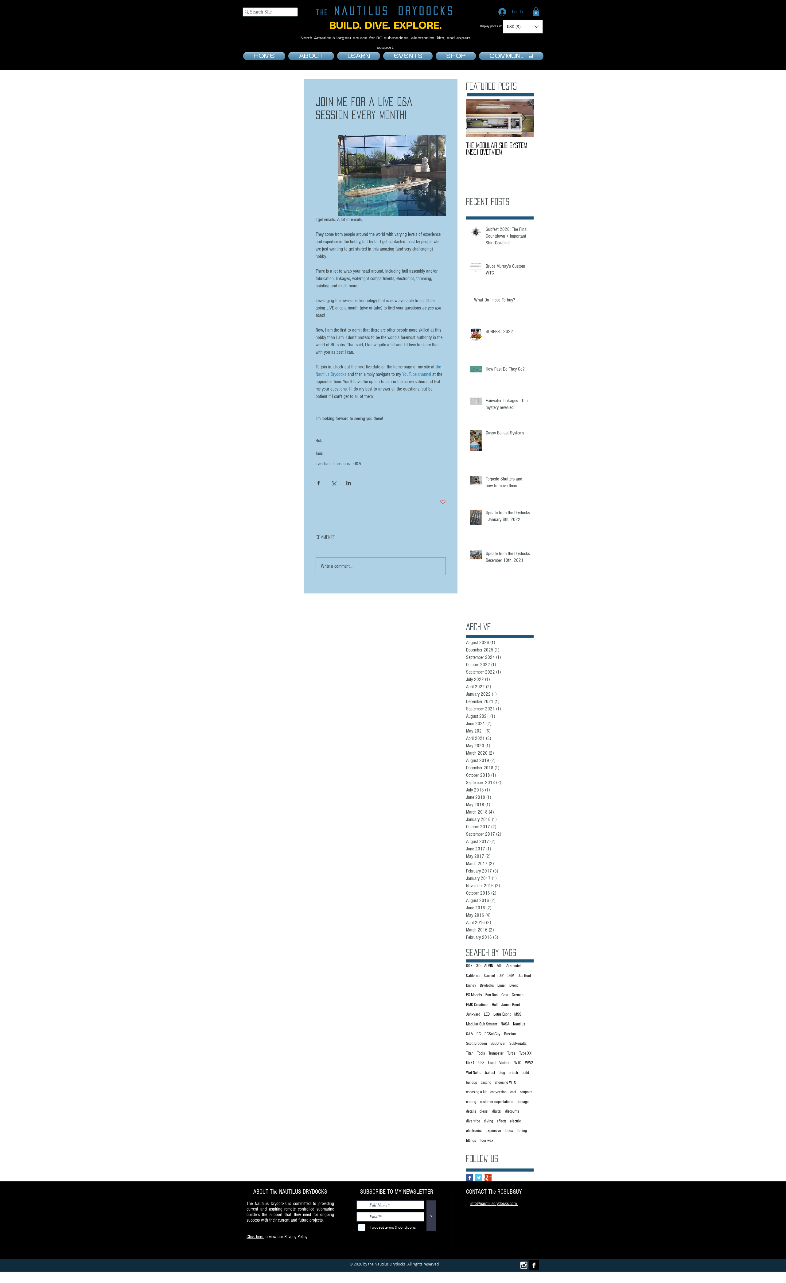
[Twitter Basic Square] (478, 1177)
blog (502, 1072)
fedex (509, 1130)
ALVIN (488, 965)
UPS (481, 1062)
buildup (471, 1082)
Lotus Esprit (502, 1014)
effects (501, 1121)
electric (515, 1121)
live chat (323, 463)
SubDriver (498, 1043)
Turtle (511, 1053)
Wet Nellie (473, 1072)
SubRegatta (518, 1043)
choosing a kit (476, 1092)
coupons (526, 1092)
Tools (481, 1053)
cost (513, 1092)
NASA (505, 1024)
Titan (469, 1053)
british (513, 1072)
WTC (517, 1062)
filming (522, 1130)
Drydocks (487, 985)
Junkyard (473, 1014)
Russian (510, 1034)
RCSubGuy (492, 1034)
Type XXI (525, 1053)
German (517, 995)
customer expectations (496, 1101)
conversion (498, 1092)
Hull (495, 1004)
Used (492, 1062)
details (471, 1111)
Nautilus (519, 1024)
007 (469, 965)
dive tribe (473, 1121)
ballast (490, 1072)
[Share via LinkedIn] (349, 483)
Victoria (505, 1062)
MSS (517, 1014)
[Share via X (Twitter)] (334, 483)
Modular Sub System (481, 1024)
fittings (471, 1140)
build (525, 1072)
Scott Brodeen (476, 1043)
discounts (512, 1111)
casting (486, 1082)
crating (471, 1101)
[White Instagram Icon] (524, 1265)
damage (523, 1101)
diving (488, 1121)
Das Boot (524, 975)
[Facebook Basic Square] (469, 1177)
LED (487, 1014)
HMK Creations (477, 1004)
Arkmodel (513, 965)
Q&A (357, 463)
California (473, 975)
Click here (255, 1236)
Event (513, 985)
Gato (504, 995)
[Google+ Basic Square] (488, 1177)
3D (478, 965)
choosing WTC (505, 1082)
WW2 (529, 1062)
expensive (493, 1130)
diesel (484, 1111)
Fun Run (491, 995)
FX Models (474, 995)
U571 (470, 1062)
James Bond (510, 1004)
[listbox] (523, 26)
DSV (511, 975)
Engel (501, 985)
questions (341, 463)
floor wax (486, 1140)
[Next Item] (524, 118)
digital (496, 1111)
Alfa (500, 965)
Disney (471, 985)
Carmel (489, 975)
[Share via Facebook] (318, 483)
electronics (474, 1130)
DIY (501, 975)
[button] (535, 11)
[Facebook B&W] (534, 1265)
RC (479, 1034)
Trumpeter (496, 1053)
